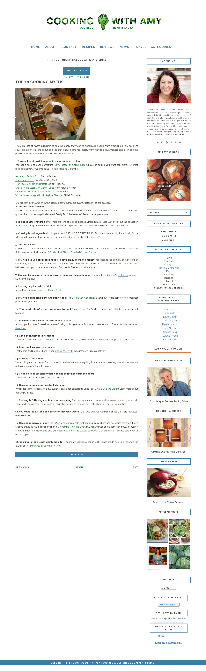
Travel (140, 47)
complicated (61, 165)
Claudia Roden (170, 335)
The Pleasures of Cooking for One (43, 445)
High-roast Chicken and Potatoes (32, 184)
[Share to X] (75, 454)
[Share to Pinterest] (82, 454)
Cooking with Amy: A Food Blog (94, 663)
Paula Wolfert (170, 339)
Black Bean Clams (24, 180)
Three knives (78, 309)
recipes (114, 339)
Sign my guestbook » (168, 642)
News (124, 47)
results (79, 267)
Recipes (88, 47)
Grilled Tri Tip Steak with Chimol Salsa (34, 187)
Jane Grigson (170, 320)
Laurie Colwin (170, 316)
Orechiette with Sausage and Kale (32, 191)
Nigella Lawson (170, 324)
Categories (161, 47)
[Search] (186, 212)
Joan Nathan (170, 328)
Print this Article (76, 70)
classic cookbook (89, 430)
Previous (22, 467)
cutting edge (78, 165)
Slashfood (20, 328)
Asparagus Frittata (24, 176)
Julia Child (170, 313)
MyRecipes (169, 240)
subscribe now (178, 618)
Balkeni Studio (144, 663)
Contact (69, 47)
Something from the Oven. (71, 426)
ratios (51, 339)
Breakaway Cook (81, 297)
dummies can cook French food (44, 290)
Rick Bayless (170, 309)
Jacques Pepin (170, 332)
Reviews (107, 47)
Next (134, 467)
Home (35, 47)
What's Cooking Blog (106, 388)
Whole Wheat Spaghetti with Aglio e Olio (36, 195)
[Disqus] (76, 510)
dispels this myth (64, 351)
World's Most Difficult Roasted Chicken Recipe (72, 252)
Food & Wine (168, 236)
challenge (123, 275)
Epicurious (24, 225)
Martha (63, 377)
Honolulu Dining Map (169, 267)
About (50, 47)
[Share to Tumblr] (78, 454)
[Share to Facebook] (72, 454)
